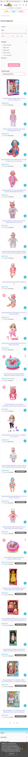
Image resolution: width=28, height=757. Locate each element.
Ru (1, 1)
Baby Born (6, 47)
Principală (3, 15)
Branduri (16, 5)
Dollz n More (6, 52)
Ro (4, 1)
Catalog (8, 15)
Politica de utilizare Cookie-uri (12, 751)
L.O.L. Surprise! (7, 55)
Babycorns (6, 50)
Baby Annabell (7, 45)
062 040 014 (11, 8)
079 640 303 (18, 8)
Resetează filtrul (14, 65)
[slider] (2, 33)
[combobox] (13, 74)
